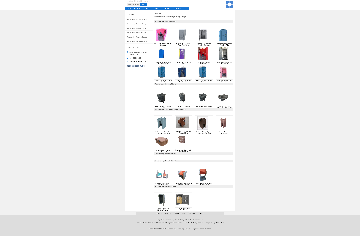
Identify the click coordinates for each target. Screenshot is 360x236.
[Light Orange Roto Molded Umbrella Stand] (182, 180)
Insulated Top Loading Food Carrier (163, 151)
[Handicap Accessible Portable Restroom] (202, 41)
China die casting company (206, 223)
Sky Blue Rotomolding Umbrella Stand (162, 183)
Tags (159, 220)
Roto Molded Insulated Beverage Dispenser (162, 132)
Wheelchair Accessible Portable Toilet (224, 44)
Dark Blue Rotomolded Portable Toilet (183, 81)
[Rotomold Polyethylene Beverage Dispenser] (202, 129)
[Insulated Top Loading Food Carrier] (161, 147)
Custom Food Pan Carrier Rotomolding (183, 150)
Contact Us (177, 8)
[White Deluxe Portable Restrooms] (223, 59)
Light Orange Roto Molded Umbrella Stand (183, 183)
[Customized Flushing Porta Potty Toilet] (182, 41)
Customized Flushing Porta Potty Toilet (183, 44)
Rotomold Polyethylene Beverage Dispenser (204, 132)
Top (201, 213)
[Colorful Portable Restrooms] (203, 59)
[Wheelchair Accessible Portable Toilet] (223, 41)
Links (137, 223)
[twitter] (133, 66)
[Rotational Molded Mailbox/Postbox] (162, 206)
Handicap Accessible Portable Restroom (204, 44)
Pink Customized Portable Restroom (163, 44)
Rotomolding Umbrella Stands (165, 161)
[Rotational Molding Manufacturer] (229, 8)
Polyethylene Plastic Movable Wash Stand (224, 106)
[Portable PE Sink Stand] (182, 103)
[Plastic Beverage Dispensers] (223, 129)
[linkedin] (136, 66)
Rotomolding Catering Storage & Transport (170, 109)
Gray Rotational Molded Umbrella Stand (204, 183)
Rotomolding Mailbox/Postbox (166, 186)
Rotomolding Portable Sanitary (166, 21)
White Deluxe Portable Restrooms (224, 62)
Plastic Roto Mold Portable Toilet (163, 81)
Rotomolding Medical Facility (165, 153)
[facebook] (130, 66)
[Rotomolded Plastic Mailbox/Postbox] (182, 204)
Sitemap (208, 229)
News (157, 8)
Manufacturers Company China (166, 223)
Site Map (192, 213)
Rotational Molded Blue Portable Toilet (163, 62)
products (137, 8)
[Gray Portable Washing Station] (161, 103)
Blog (158, 213)
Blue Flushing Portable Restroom (204, 81)
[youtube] (141, 66)
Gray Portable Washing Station (163, 106)
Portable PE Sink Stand (183, 106)
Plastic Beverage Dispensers (224, 132)
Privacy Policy (180, 213)
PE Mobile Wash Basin (204, 106)
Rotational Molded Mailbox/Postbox (163, 209)
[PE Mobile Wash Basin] (202, 103)
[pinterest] (143, 66)
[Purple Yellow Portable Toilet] (182, 59)
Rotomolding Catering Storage (175, 16)
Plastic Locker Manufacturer (187, 223)
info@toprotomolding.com (137, 61)
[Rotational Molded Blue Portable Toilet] (161, 59)
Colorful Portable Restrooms (204, 62)
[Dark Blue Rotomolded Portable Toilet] (182, 78)
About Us (166, 8)
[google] (128, 66)
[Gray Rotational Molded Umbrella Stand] (202, 180)
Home (130, 8)
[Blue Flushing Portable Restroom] (202, 78)
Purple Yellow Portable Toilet (183, 62)
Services (147, 8)
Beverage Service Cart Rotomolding (183, 132)
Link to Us (167, 213)
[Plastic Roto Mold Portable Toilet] (161, 78)
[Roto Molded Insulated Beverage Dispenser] (161, 129)
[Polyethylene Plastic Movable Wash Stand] (223, 103)
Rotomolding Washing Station (165, 84)
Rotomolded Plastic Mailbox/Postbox (183, 209)
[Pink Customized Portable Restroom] (161, 41)
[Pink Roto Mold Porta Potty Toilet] (223, 78)
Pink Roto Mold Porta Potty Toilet (224, 81)
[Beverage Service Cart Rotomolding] (182, 127)
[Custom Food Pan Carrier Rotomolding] (182, 144)
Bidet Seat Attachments (148, 223)
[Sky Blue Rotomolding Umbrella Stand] (161, 180)
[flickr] (138, 66)
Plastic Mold (220, 223)
